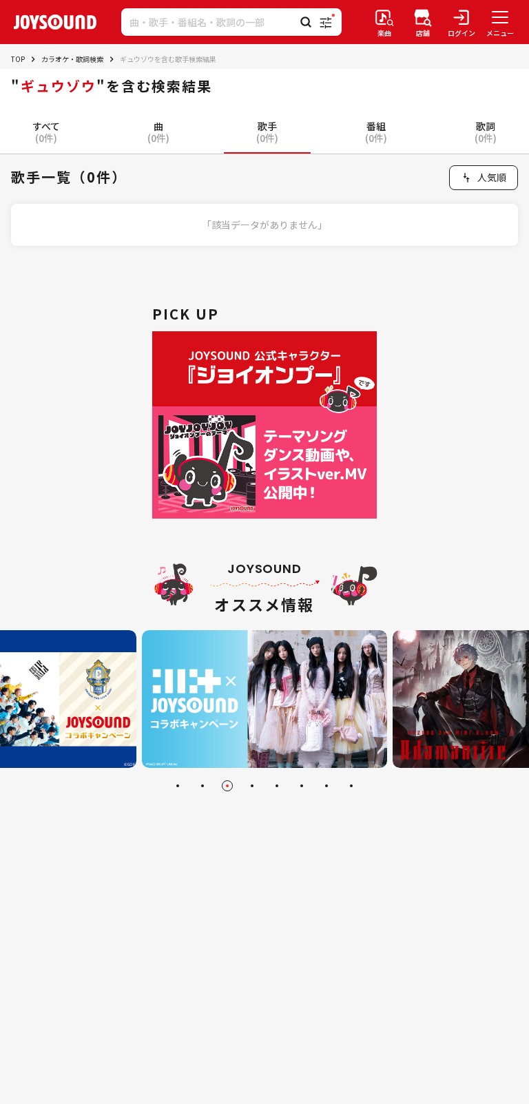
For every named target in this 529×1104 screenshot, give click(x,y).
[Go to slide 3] (227, 785)
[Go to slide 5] (277, 785)
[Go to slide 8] (351, 785)
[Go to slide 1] (177, 785)
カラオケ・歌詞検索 (72, 58)
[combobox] (483, 177)
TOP (18, 58)
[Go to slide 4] (252, 785)
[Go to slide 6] (301, 785)
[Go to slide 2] (202, 785)
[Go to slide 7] (326, 785)
